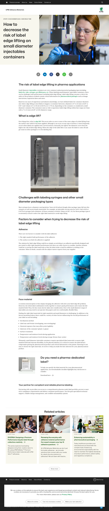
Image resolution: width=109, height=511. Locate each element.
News (30, 480)
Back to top (100, 480)
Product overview (14, 480)
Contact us (47, 480)
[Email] (71, 74)
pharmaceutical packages (69, 96)
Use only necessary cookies (52, 502)
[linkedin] (101, 507)
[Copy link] (38, 74)
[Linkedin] (45, 74)
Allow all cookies (32, 502)
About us (24, 480)
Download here (46, 375)
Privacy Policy (67, 494)
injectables (33, 90)
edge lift (38, 121)
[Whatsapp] (64, 74)
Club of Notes (38, 480)
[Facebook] (51, 74)
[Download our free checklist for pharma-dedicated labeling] (27, 365)
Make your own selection (73, 502)
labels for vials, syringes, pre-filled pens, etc (34, 92)
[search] (102, 2)
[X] (58, 74)
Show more (54, 469)
